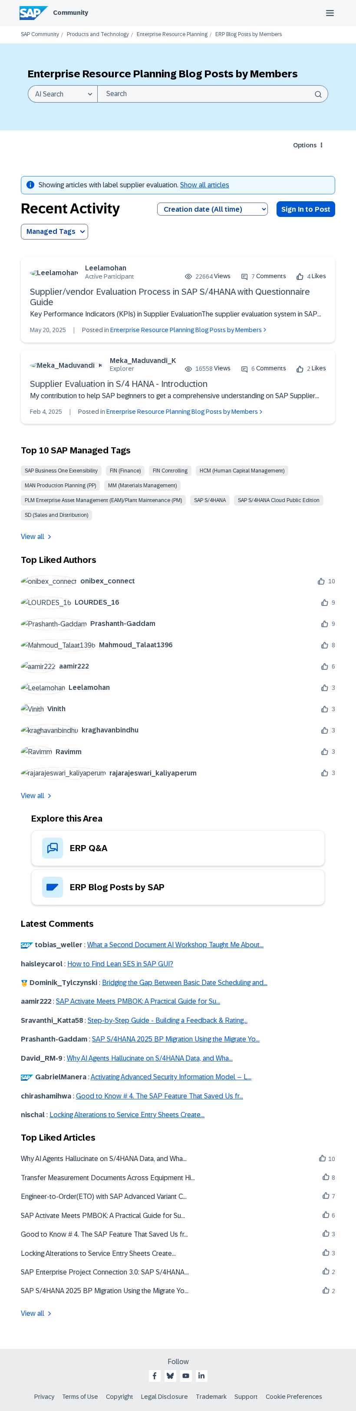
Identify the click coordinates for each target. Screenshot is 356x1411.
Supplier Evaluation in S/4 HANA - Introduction (119, 384)
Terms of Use (80, 1396)
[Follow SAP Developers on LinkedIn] (201, 1375)
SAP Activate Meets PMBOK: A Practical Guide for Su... (138, 1001)
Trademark (211, 1396)
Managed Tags (51, 231)
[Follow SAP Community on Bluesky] (170, 1375)
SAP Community (40, 34)
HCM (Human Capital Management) (242, 471)
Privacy (44, 1396)
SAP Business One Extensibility (61, 471)
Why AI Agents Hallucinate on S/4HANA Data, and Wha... (150, 1058)
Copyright (119, 1396)
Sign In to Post (305, 209)
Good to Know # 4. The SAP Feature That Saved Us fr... (159, 1096)
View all (32, 536)
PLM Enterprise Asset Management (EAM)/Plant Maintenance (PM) (103, 500)
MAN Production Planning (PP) (60, 486)
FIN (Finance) (125, 471)
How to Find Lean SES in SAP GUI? (120, 964)
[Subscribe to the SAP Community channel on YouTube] (185, 1375)
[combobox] (212, 94)
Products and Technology (98, 34)
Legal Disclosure (164, 1396)
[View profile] (54, 273)
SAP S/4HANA (210, 500)
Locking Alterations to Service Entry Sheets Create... (126, 1114)
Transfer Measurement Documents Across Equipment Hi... (108, 1177)
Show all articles (204, 185)
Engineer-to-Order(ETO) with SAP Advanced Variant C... (104, 1196)
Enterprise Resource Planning (172, 34)
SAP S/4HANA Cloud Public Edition (279, 500)
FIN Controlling (170, 471)
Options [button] (304, 145)
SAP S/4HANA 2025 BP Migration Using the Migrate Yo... (176, 1039)
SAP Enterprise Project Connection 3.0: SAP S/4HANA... (105, 1272)
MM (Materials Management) (142, 486)
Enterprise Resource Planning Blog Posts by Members (186, 329)
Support (246, 1396)
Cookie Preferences (294, 1396)
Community (70, 12)
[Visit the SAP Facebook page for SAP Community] (154, 1375)
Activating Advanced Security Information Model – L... (171, 1077)
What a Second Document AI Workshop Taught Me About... (175, 944)
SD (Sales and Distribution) (56, 515)
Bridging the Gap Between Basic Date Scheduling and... (184, 982)
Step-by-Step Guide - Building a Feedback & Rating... (167, 1020)
